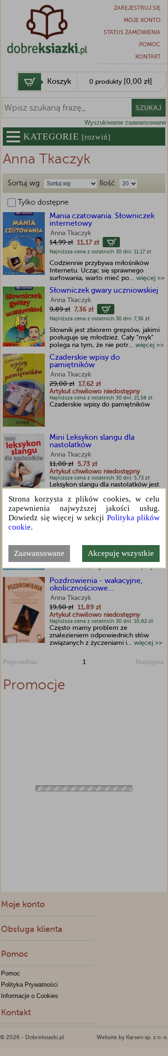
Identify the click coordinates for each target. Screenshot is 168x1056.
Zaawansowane (39, 553)
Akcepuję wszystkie (121, 553)
